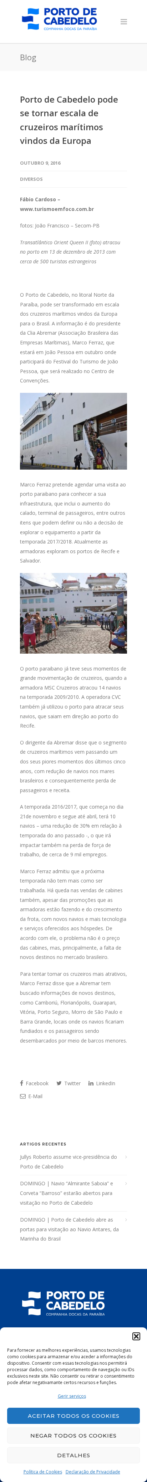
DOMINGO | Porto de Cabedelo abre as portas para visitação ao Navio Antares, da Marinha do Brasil (69, 1229)
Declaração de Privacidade (93, 1472)
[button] (136, 1336)
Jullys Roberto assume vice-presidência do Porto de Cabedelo (68, 1161)
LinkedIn (105, 1083)
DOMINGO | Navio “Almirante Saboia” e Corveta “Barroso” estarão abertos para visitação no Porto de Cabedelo (66, 1193)
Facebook (36, 1083)
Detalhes (73, 1455)
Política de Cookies (43, 1472)
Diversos (31, 179)
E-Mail (34, 1096)
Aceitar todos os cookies (74, 1415)
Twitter (72, 1083)
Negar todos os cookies (73, 1435)
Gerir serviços (72, 1396)
